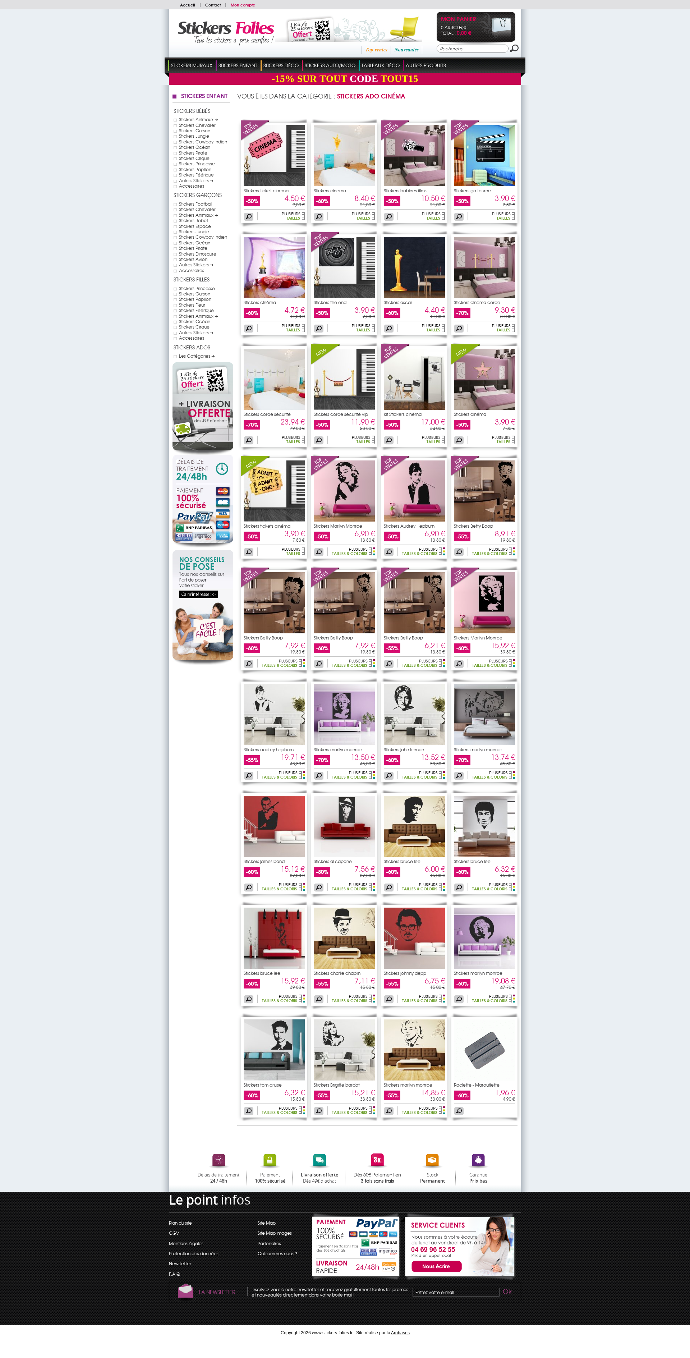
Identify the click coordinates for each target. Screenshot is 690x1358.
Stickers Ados (192, 347)
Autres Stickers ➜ (196, 180)
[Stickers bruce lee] (414, 855)
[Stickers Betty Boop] (465, 474)
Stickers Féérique (196, 174)
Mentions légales (186, 1243)
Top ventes (376, 49)
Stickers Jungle (194, 135)
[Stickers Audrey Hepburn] (395, 474)
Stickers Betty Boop (473, 526)
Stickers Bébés (192, 110)
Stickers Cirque (194, 158)
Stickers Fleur (192, 304)
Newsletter (180, 1263)
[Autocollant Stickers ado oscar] (414, 296)
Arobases (400, 1332)
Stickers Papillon (195, 169)
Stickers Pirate (193, 152)
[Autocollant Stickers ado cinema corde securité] (484, 296)
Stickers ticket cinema (266, 190)
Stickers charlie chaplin (337, 973)
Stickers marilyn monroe (338, 749)
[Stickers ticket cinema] (255, 139)
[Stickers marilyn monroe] (344, 743)
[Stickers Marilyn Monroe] (325, 474)
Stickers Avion (193, 259)
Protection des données (193, 1253)
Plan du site (180, 1223)
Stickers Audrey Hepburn (409, 526)
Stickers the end (330, 302)
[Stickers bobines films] (395, 139)
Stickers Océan (194, 147)
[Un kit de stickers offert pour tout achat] (338, 40)
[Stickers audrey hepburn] (274, 743)
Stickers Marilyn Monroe (338, 526)
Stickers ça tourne (472, 190)
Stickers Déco (281, 65)
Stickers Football (195, 203)
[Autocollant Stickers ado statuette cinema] (274, 296)
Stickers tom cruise (263, 1085)
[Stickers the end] (325, 251)
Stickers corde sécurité (267, 414)
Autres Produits (426, 65)
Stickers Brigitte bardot (337, 1085)
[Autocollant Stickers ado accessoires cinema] (414, 408)
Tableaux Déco (381, 65)
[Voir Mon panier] (495, 36)
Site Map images (275, 1233)
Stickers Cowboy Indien (203, 141)
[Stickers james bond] (274, 855)
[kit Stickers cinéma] (395, 362)
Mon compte (243, 4)
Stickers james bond (264, 861)
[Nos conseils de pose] (202, 663)
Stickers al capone (333, 861)
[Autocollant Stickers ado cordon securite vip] (344, 408)
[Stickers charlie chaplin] (344, 967)
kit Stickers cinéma (403, 414)
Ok (507, 1292)
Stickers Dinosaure (197, 253)
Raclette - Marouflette (477, 1085)
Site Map (267, 1223)
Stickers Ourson (194, 130)
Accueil (187, 4)
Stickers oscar (398, 302)
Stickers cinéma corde (477, 302)
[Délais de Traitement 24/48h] (202, 469)
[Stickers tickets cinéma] (255, 474)
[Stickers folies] (226, 44)
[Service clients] (458, 1278)
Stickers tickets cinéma (267, 526)
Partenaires (269, 1243)
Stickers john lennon (404, 749)
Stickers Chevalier (197, 125)
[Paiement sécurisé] (202, 515)
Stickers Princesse (197, 163)
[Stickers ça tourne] (465, 139)
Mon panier (458, 19)
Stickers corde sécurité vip (341, 414)
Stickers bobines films (405, 190)
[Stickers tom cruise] (274, 1078)
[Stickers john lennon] (414, 743)
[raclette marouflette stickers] (484, 1078)
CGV (174, 1233)
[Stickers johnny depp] (414, 967)
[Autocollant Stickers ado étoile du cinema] (344, 184)
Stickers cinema (330, 190)
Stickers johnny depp (405, 973)
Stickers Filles (192, 279)
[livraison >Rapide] (356, 1268)
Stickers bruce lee (402, 861)
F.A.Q (174, 1274)
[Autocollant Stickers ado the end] (344, 296)
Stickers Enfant (237, 65)
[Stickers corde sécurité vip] (325, 362)
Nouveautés (407, 49)
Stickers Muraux (191, 65)
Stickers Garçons (198, 194)
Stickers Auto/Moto (330, 65)
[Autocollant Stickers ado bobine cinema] (414, 184)
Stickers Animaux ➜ (198, 119)
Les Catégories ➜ (197, 355)
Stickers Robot (193, 220)
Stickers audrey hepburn (269, 749)
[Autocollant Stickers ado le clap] (484, 184)
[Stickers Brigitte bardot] (344, 1078)
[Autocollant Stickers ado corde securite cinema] (274, 408)
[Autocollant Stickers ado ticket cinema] (274, 184)
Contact (213, 4)
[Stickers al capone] (344, 855)
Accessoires (191, 185)
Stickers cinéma (260, 302)
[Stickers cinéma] (465, 362)
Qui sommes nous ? (277, 1253)
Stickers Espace (195, 226)
